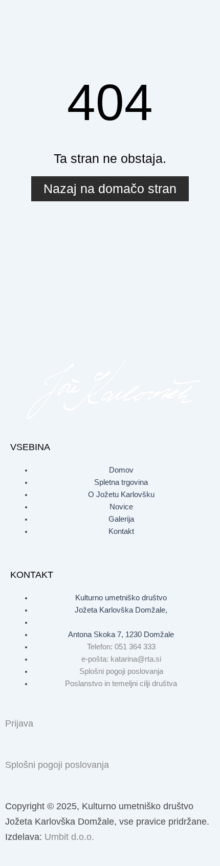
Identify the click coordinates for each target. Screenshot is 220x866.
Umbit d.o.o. (69, 837)
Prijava (19, 723)
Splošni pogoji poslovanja (57, 765)
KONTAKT (31, 575)
